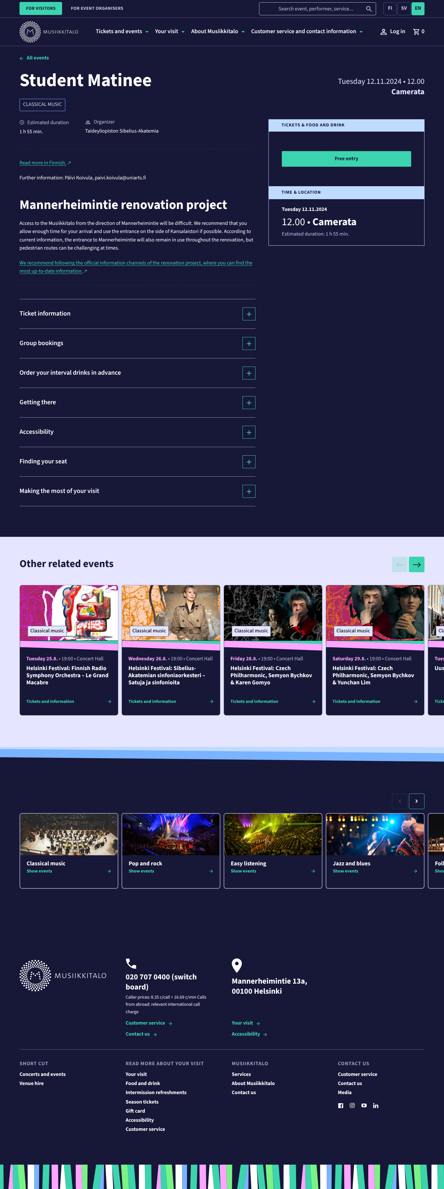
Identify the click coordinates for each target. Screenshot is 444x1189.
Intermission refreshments (156, 1092)
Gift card (135, 1111)
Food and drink (143, 1083)
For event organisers (97, 8)
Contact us (138, 1034)
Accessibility (246, 1034)
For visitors (41, 8)
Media (345, 1092)
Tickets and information (50, 701)
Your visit (242, 1023)
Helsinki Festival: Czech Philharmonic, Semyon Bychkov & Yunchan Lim (373, 676)
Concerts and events (43, 1074)
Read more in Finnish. (43, 163)
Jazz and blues (352, 864)
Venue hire (32, 1083)
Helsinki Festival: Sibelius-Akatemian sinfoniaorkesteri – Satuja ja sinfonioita (166, 676)
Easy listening (248, 864)
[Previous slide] (400, 564)
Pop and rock (145, 864)
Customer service (145, 1023)
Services (241, 1074)
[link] (418, 31)
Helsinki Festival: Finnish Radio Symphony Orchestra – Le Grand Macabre (67, 676)
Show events (39, 871)
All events (38, 58)
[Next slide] (416, 564)
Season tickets (142, 1102)
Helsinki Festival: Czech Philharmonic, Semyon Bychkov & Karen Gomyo (271, 676)
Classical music (42, 104)
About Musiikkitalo (253, 1083)
